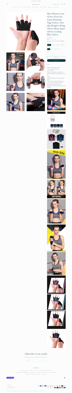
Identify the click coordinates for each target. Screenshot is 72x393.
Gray (53, 44)
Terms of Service (31, 372)
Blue (58, 44)
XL (48, 49)
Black (49, 44)
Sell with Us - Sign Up (46, 372)
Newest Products (25, 370)
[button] (7, 4)
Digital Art (31, 370)
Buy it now (56, 60)
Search (20, 370)
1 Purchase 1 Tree (49, 370)
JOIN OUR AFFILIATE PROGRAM (22, 372)
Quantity (48, 51)
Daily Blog (27, 374)
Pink (62, 44)
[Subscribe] (44, 360)
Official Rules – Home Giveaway (35, 374)
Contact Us (35, 370)
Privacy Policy (44, 374)
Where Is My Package (41, 370)
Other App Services (38, 372)
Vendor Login (53, 372)
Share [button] (49, 64)
